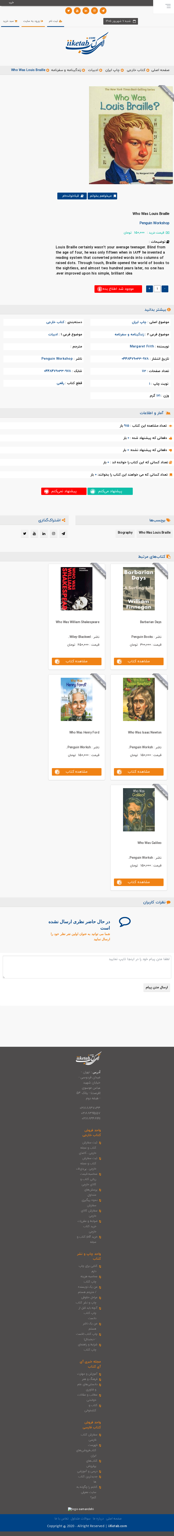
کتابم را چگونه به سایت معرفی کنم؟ (87, 1492)
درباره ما (98, 1518)
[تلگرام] (103, 10)
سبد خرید (9, 21)
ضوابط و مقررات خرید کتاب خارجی (87, 1226)
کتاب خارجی (136, 70)
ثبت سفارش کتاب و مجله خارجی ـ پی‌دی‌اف (87, 1163)
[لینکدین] (85, 10)
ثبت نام (54, 21)
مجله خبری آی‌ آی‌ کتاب (90, 1364)
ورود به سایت (32, 21)
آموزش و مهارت (87, 1374)
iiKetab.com (117, 1526)
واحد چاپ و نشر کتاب (89, 1256)
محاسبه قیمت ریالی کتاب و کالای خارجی (89, 1179)
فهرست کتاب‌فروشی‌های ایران (86, 1450)
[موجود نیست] (129, 135)
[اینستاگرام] (94, 10)
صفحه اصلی (160, 70)
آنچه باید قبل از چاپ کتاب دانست (88, 1313)
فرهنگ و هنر (89, 1379)
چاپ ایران (112, 70)
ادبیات (93, 70)
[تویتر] (68, 10)
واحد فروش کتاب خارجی (91, 1133)
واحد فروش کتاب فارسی (92, 1425)
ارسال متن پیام (157, 987)
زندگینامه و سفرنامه (66, 70)
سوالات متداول (80, 1518)
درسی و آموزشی (87, 1471)
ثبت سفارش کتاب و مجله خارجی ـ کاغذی (88, 1148)
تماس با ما (62, 1518)
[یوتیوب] (77, 10)
